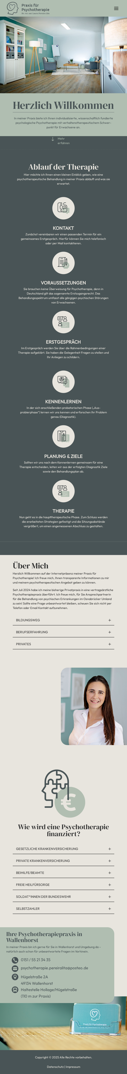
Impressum (73, 1067)
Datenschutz (55, 1067)
